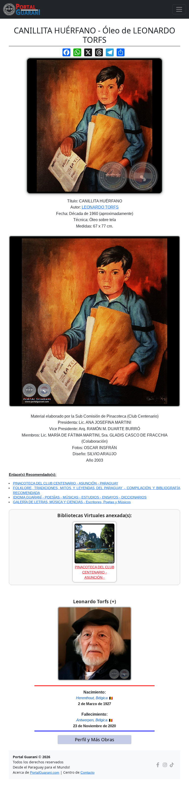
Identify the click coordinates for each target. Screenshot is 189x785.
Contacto (87, 772)
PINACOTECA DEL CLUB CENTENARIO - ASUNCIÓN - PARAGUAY (65, 483)
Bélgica (102, 698)
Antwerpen (85, 720)
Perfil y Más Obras (94, 739)
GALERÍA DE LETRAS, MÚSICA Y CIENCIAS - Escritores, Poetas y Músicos (72, 502)
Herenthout (85, 698)
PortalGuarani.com (44, 772)
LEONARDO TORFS (100, 207)
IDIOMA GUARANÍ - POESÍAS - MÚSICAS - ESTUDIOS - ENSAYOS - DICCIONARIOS (79, 497)
